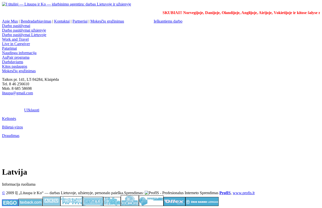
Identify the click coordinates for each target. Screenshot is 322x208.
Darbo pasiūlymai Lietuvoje (24, 35)
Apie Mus (10, 21)
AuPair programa (15, 57)
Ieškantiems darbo (168, 21)
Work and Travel (15, 39)
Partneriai (80, 21)
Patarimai (9, 48)
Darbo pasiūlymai (16, 26)
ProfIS (225, 193)
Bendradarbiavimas (36, 21)
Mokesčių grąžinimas (107, 21)
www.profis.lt (244, 193)
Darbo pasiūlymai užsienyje (24, 30)
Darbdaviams (12, 62)
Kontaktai (62, 21)
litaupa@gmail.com (17, 93)
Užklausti (31, 110)
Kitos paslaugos (14, 66)
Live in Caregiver (16, 44)
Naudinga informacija (19, 53)
